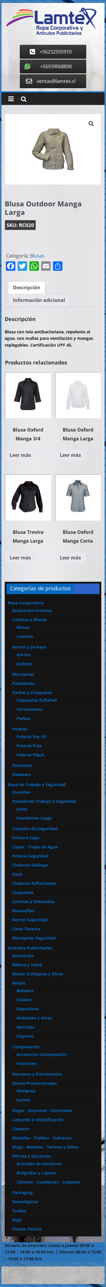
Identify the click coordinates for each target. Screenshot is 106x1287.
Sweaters (21, 774)
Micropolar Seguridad (34, 938)
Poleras (19, 729)
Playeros (25, 1036)
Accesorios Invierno (32, 610)
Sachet (23, 1100)
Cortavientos (29, 709)
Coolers (24, 999)
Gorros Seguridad (29, 919)
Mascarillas (23, 910)
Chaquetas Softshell (36, 700)
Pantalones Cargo (34, 818)
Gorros (23, 654)
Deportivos (27, 1009)
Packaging (22, 1192)
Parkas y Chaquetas (32, 692)
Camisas (24, 636)
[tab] (26, 287)
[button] (91, 123)
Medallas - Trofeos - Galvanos (42, 1138)
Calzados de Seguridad (35, 828)
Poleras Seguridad (30, 856)
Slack (17, 874)
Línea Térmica (26, 929)
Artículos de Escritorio (39, 1163)
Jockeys (24, 663)
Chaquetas (23, 892)
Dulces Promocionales (34, 1083)
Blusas (37, 256)
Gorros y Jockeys (29, 647)
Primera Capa (25, 837)
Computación (25, 1046)
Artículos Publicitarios (30, 948)
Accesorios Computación (41, 1054)
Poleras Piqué (30, 755)
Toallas (19, 1211)
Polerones (22, 765)
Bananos (25, 990)
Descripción (26, 287)
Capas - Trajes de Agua (35, 847)
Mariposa (25, 1091)
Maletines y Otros (34, 1018)
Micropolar (23, 674)
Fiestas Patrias (27, 1229)
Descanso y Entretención (37, 1074)
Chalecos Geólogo (30, 865)
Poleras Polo (29, 745)
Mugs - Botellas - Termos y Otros (45, 1147)
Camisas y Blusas (29, 619)
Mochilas (25, 1027)
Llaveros (20, 1128)
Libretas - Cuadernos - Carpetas (48, 1182)
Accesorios (23, 955)
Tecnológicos (25, 1201)
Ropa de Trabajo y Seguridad (37, 784)
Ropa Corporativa (25, 603)
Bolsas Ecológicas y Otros (37, 974)
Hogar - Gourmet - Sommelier (42, 1110)
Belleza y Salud (27, 964)
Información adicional (39, 300)
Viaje (17, 1220)
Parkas (23, 718)
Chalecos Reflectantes (34, 883)
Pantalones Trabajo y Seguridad (44, 801)
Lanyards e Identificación (37, 1119)
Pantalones (23, 683)
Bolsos (18, 983)
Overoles (21, 792)
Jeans (21, 809)
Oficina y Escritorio (31, 1156)
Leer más (20, 455)
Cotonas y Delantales (33, 901)
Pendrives (26, 1063)
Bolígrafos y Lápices (36, 1173)
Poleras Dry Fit (31, 736)
